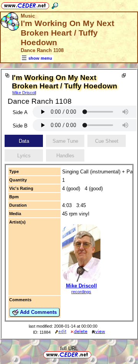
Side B (20, 126)
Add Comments (37, 312)
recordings (81, 291)
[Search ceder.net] (55, 4)
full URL (69, 348)
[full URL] (94, 354)
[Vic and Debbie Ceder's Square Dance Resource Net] (25, 4)
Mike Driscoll (24, 92)
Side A (20, 112)
